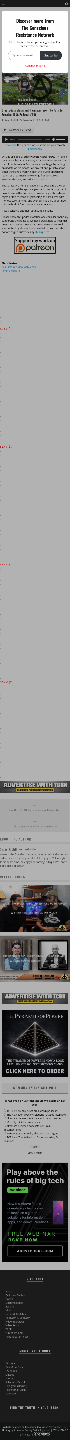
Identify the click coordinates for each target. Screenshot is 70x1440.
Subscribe (51, 55)
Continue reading (35, 65)
